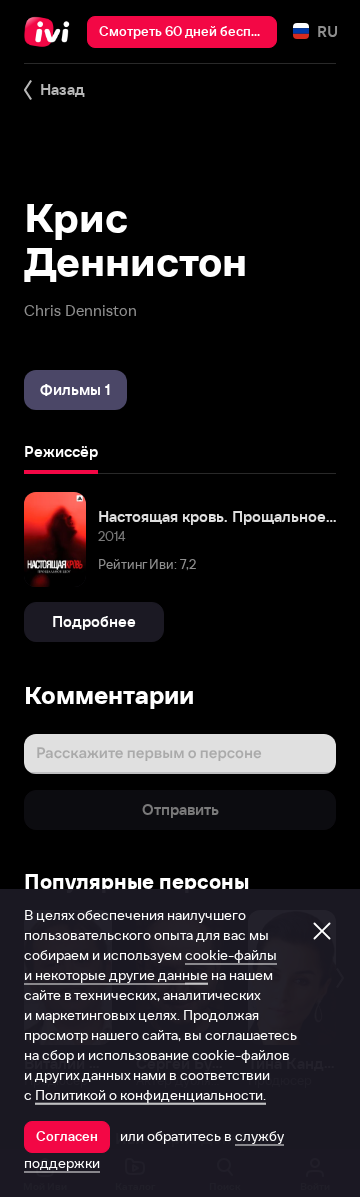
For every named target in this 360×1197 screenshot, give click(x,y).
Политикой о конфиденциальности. (150, 1095)
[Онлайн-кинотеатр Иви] (51, 32)
